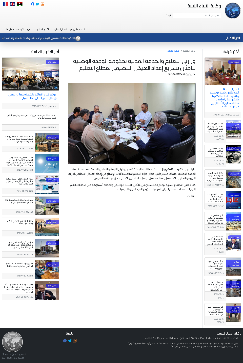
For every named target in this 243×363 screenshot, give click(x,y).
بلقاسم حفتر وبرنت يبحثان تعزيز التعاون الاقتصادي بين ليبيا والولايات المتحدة (215, 312)
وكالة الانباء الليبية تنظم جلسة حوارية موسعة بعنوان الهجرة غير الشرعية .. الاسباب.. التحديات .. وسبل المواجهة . (215, 180)
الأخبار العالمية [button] (42, 29)
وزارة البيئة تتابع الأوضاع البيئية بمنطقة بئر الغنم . (20, 222)
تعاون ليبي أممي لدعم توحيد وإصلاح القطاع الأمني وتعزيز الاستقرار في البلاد (215, 287)
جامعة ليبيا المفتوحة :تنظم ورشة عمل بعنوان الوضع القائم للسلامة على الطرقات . (32, 116)
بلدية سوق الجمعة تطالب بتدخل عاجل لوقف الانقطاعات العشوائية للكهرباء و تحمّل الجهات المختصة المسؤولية (215, 130)
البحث (168, 15)
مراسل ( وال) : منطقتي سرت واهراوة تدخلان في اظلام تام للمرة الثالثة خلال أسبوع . (20, 245)
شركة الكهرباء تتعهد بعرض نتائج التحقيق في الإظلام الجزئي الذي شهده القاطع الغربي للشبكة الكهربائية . (215, 221)
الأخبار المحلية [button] (60, 29)
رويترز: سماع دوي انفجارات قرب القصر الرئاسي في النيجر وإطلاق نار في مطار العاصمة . (215, 266)
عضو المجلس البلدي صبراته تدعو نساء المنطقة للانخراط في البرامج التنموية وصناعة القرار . (215, 242)
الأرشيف (20, 29)
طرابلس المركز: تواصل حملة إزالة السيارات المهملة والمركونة (19, 201)
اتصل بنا (10, 29)
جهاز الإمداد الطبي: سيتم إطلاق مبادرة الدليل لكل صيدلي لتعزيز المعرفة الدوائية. (19, 181)
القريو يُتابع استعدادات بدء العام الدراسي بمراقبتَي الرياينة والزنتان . (19, 264)
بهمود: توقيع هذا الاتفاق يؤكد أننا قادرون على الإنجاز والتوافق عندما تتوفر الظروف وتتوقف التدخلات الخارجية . (18, 288)
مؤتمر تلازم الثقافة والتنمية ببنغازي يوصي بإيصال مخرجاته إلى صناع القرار (32, 96)
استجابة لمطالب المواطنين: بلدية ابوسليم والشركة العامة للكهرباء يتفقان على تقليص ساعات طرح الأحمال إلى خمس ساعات (224, 97)
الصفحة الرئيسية (77, 29)
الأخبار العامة (173, 50)
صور (29, 29)
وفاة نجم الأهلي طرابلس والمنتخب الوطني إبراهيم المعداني (215, 152)
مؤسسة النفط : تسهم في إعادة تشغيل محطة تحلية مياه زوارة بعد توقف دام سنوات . (19, 139)
